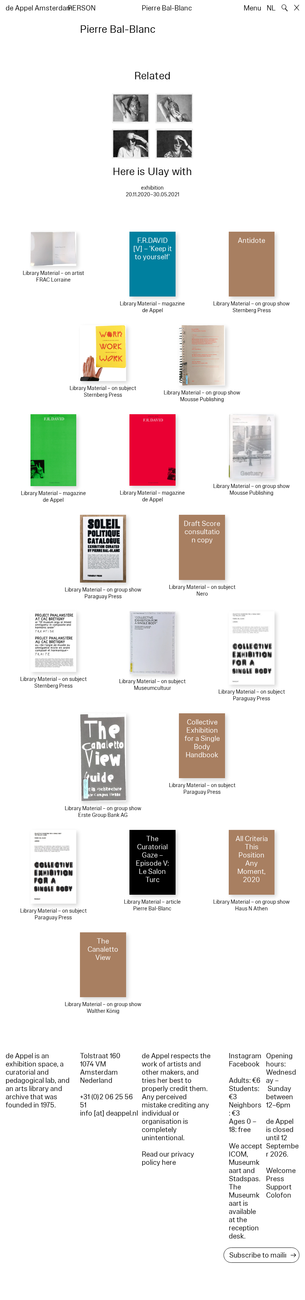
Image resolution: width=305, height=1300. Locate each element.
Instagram (245, 1056)
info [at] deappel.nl (109, 1113)
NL (271, 8)
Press (275, 1179)
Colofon (278, 1195)
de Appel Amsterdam (39, 8)
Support (279, 1187)
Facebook (244, 1064)
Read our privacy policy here (168, 1158)
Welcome (281, 1171)
